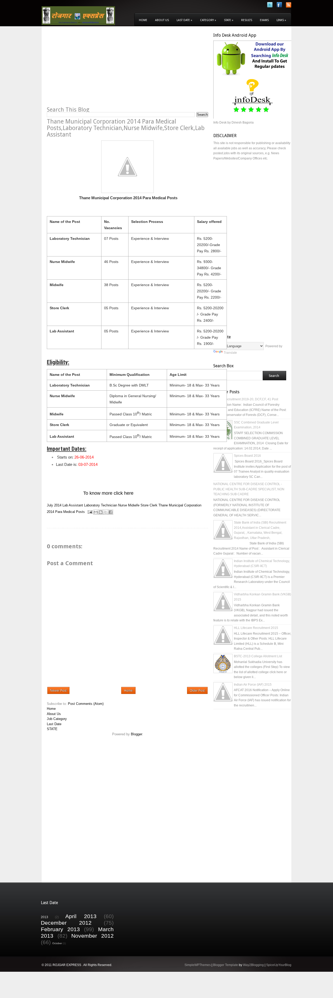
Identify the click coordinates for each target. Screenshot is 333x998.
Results (246, 20)
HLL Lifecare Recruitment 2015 (256, 628)
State (228, 20)
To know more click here (108, 493)
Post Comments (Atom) (86, 704)
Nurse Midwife (128, 505)
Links (281, 20)
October (57, 943)
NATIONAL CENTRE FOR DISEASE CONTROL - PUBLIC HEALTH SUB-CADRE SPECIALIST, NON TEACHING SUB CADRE (248, 489)
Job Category (57, 719)
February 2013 (60, 929)
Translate (230, 353)
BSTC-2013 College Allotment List (258, 656)
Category (208, 20)
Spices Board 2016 (247, 456)
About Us (162, 20)
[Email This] (95, 512)
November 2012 (92, 936)
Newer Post (58, 690)
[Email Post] (89, 512)
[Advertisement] (90, 69)
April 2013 (81, 916)
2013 (44, 917)
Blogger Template (225, 965)
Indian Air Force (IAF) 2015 (253, 684)
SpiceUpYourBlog (278, 965)
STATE (52, 729)
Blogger (136, 734)
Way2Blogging (253, 965)
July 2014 (54, 505)
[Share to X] (105, 512)
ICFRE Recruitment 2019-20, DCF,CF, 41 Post (245, 399)
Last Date (184, 20)
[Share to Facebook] (110, 512)
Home (143, 20)
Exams (264, 20)
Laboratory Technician (100, 505)
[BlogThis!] (100, 512)
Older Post (197, 690)
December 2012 (66, 923)
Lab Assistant (72, 505)
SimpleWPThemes (197, 965)
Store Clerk (148, 505)
